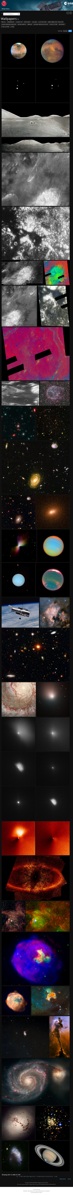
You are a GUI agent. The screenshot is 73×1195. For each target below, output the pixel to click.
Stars (12, 27)
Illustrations (42, 22)
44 (24, 1176)
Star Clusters (5, 27)
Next (69, 1179)
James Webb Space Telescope (55, 22)
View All (3, 22)
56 (56, 1176)
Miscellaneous (22, 24)
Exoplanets (27, 22)
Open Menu (6, 9)
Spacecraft (62, 24)
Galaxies (34, 22)
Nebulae (30, 24)
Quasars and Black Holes (41, 24)
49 (39, 1176)
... (18, 1176)
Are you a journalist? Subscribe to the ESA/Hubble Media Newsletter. (36, 1184)
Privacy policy (36, 1189)
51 (45, 1176)
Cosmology (19, 22)
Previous (63, 1179)
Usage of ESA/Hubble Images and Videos (36, 1182)
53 (51, 1176)
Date (70, 31)
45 (27, 1176)
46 (30, 1176)
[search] (18, 14)
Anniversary (10, 22)
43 (21, 1176)
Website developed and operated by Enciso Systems (36, 1191)
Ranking (65, 31)
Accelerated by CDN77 (36, 1192)
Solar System (53, 24)
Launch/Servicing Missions (8, 24)
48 (36, 1176)
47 (33, 1176)
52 (48, 1176)
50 (42, 1176)
